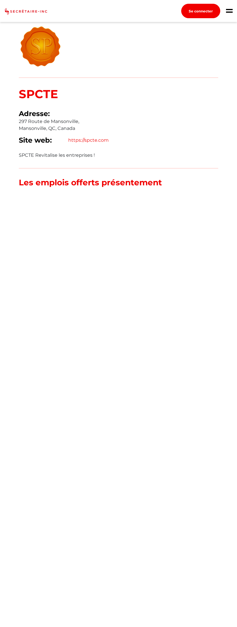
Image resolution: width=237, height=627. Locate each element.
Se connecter (201, 11)
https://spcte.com (88, 140)
